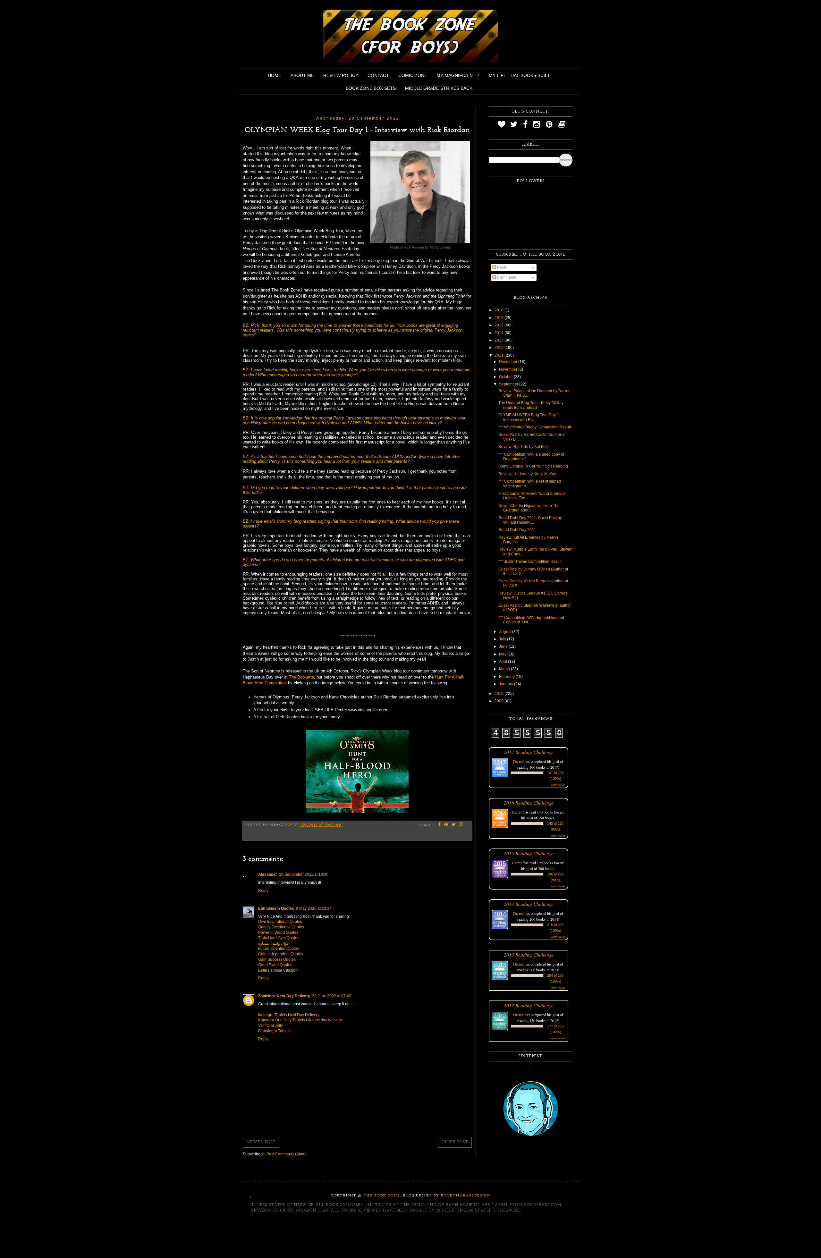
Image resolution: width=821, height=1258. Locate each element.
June (504, 646)
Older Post (454, 1142)
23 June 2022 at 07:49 (331, 996)
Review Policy (340, 75)
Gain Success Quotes (277, 959)
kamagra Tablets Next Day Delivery (288, 1015)
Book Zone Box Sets (371, 88)
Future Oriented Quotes (278, 948)
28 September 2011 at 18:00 (303, 874)
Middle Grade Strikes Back (438, 88)
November (508, 369)
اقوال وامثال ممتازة (274, 943)
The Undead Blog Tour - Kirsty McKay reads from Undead (530, 405)
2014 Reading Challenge (529, 903)
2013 (499, 340)
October (506, 377)
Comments (506, 277)
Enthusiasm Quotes (276, 908)
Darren (518, 761)
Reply (263, 890)
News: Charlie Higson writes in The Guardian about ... (529, 507)
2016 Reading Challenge (529, 802)
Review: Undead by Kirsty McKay (527, 474)
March (505, 669)
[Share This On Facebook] (439, 825)
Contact (378, 75)
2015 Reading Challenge (529, 853)
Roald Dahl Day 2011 (517, 530)
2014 (499, 333)
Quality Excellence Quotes (281, 927)
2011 (499, 355)
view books (558, 784)
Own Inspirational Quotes (280, 921)
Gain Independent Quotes (280, 954)
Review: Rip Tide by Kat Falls (523, 446)
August (505, 631)
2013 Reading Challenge (529, 954)
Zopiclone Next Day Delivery (284, 996)
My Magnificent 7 (457, 75)
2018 (499, 310)
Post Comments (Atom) (287, 1154)
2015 (499, 325)
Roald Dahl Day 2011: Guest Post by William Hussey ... (530, 520)
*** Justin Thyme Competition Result (530, 561)
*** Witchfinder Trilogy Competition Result (534, 427)
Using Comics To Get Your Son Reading (533, 466)
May (503, 654)
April (503, 661)
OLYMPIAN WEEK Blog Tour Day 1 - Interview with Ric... (529, 417)
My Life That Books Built (519, 75)
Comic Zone (412, 75)
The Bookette (301, 677)
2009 (499, 701)
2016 (499, 318)
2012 (499, 347)
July (503, 639)
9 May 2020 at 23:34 (314, 908)
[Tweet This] (454, 825)
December (508, 361)
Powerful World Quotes (278, 932)
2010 (499, 693)
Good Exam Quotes (275, 965)
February (507, 676)
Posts (501, 267)
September (509, 384)
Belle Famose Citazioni (278, 970)
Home (274, 75)
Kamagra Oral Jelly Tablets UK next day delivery (300, 1020)
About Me (302, 75)
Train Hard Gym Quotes (278, 938)
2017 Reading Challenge (529, 751)
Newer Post (261, 1142)
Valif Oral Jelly (270, 1025)
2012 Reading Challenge (529, 1005)
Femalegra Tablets (274, 1031)
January (506, 684)
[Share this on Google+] (461, 825)
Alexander (267, 874)
